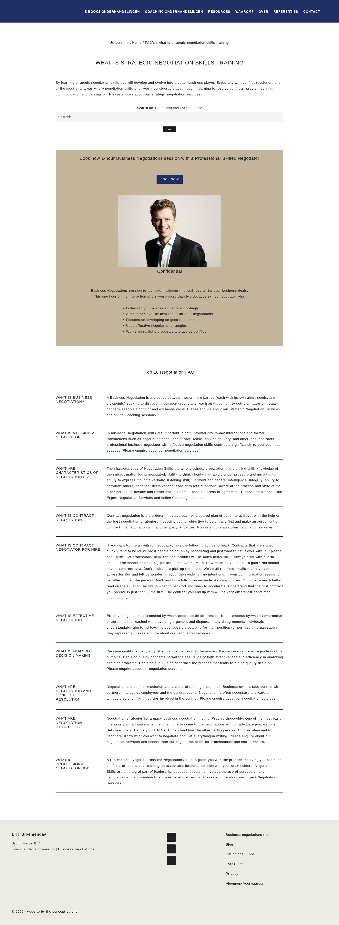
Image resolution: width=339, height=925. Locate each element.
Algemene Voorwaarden (245, 883)
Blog (229, 844)
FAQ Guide (235, 864)
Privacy (232, 874)
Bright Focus (33, 11)
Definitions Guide (240, 854)
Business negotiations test (248, 835)
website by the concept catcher (53, 911)
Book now (169, 179)
